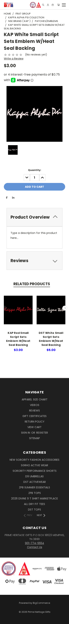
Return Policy (34, 422)
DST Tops (34, 509)
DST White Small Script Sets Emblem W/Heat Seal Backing (51, 339)
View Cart (34, 427)
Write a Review (13, 58)
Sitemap (34, 438)
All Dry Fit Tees (34, 504)
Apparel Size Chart (35, 399)
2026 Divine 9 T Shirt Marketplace (34, 498)
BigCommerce (41, 603)
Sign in (26, 433)
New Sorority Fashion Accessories (34, 460)
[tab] (34, 217)
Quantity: (34, 170)
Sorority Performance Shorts (35, 471)
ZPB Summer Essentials (34, 487)
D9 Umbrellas (34, 476)
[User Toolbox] (48, 5)
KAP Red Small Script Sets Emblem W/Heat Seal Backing (18, 339)
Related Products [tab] (31, 284)
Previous (4, 308)
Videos (34, 405)
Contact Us (34, 547)
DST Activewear (34, 482)
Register (42, 433)
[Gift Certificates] (52, 5)
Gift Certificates (34, 416)
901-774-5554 (34, 543)
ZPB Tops (34, 493)
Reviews (34, 410)
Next (64, 308)
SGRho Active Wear (34, 465)
